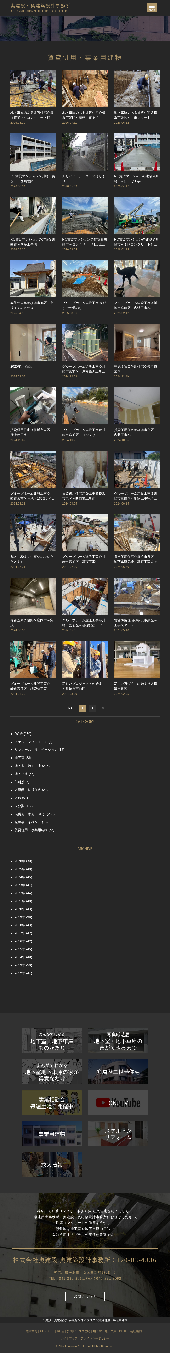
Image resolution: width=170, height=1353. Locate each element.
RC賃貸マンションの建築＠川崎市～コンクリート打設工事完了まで (84, 242)
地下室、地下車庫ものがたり (51, 1042)
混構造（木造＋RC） (30, 814)
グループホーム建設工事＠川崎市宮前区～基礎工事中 (83, 559)
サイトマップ (69, 1338)
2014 (18, 957)
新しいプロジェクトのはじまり (83, 178)
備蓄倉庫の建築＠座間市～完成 (31, 622)
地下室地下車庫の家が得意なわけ (52, 1072)
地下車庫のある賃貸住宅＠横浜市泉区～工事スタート (135, 115)
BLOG (123, 1331)
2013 (18, 965)
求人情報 (52, 1165)
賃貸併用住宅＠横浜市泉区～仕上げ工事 (31, 432)
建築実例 (31, 1331)
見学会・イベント (28, 822)
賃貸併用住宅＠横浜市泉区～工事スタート (135, 622)
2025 (18, 869)
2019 (18, 917)
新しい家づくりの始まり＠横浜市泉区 (135, 686)
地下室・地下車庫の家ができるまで (118, 1041)
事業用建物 (51, 1134)
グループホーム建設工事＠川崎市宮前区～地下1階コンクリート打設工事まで (32, 496)
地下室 (19, 758)
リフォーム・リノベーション (36, 749)
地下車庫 (21, 774)
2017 (18, 933)
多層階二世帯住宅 (28, 790)
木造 (18, 798)
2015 (18, 949)
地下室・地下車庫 (28, 766)
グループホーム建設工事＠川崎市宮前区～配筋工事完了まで (135, 496)
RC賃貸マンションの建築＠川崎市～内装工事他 (32, 242)
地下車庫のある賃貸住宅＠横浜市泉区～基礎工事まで (83, 115)
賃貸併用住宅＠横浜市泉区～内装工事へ (135, 432)
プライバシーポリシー (95, 1338)
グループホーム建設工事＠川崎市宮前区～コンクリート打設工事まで (83, 432)
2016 (18, 941)
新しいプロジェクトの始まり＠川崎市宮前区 (83, 686)
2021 (18, 901)
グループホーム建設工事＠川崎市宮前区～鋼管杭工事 (31, 686)
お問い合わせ (85, 1296)
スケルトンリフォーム (31, 742)
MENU (153, 8)
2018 (18, 925)
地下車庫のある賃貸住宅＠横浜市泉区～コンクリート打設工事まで (31, 115)
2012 (18, 973)
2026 (18, 861)
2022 (18, 893)
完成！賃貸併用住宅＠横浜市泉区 (135, 369)
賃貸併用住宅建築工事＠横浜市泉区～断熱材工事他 (83, 496)
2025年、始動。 (22, 366)
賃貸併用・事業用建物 (31, 830)
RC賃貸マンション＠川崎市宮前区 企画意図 (32, 178)
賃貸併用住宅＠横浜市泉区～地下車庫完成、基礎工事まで (135, 559)
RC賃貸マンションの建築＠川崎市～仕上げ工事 (136, 178)
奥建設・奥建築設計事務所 (40, 6)
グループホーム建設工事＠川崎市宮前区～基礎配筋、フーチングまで (83, 623)
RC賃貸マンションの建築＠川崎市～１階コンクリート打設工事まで (136, 242)
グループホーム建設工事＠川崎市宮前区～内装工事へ (135, 305)
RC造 (19, 734)
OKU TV (118, 1103)
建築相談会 (51, 1102)
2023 (18, 885)
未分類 (19, 806)
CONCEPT (47, 1331)
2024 (18, 877)
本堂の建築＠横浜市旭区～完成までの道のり (31, 305)
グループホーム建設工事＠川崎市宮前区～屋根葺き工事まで (83, 369)
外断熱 (19, 782)
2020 (18, 909)
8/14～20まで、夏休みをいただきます (32, 559)
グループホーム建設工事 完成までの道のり (84, 305)
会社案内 (136, 1331)
